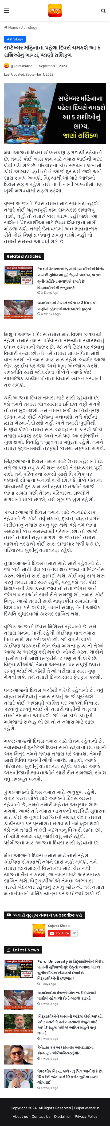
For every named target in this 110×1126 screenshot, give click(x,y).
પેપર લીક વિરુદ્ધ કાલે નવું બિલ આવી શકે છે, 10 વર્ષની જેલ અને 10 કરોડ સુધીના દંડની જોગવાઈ (70, 1077)
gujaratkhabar (21, 66)
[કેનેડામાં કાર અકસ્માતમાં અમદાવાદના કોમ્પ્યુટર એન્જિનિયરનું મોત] (18, 1055)
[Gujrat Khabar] (55, 10)
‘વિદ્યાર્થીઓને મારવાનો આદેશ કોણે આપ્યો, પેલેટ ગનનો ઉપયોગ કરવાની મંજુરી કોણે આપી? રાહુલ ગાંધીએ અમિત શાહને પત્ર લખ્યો (70, 1025)
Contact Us (41, 1116)
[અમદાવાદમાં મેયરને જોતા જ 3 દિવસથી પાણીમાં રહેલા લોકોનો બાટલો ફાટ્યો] (18, 309)
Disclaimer (62, 1116)
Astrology (29, 27)
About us (20, 1116)
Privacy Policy (86, 1116)
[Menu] (6, 12)
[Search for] (103, 12)
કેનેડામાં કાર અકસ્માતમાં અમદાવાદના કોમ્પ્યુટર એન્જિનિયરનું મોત (65, 1050)
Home (12, 27)
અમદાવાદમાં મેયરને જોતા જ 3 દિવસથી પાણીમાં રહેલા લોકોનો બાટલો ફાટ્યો (66, 995)
